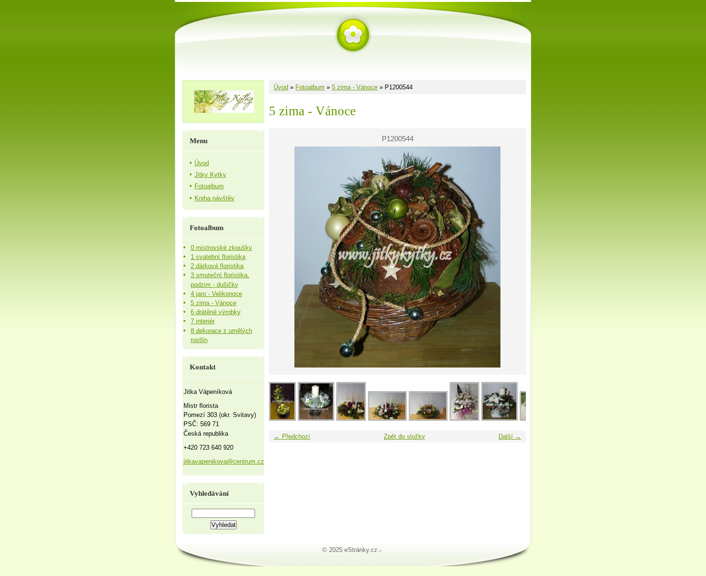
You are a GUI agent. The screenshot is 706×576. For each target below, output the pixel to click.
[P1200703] (387, 418)
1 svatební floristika (218, 256)
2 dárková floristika (217, 266)
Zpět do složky (404, 436)
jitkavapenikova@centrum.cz (223, 461)
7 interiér (203, 321)
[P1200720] (282, 418)
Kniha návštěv (214, 198)
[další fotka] (510, 257)
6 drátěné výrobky (216, 312)
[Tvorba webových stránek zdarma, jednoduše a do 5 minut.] (380, 551)
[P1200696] (428, 418)
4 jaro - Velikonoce (216, 293)
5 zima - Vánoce (354, 87)
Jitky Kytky (210, 174)
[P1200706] (351, 418)
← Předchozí (292, 436)
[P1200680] (499, 418)
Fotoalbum (310, 87)
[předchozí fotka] (284, 257)
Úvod (281, 87)
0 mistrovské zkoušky (221, 247)
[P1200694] (464, 418)
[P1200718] (316, 418)
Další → (510, 436)
